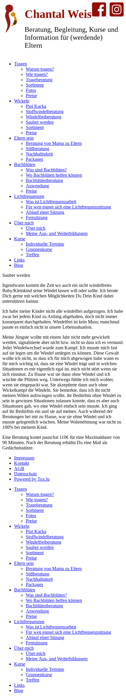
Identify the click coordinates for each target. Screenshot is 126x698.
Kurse (19, 238)
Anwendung (37, 185)
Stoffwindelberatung (45, 111)
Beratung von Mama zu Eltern (54, 143)
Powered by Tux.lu (32, 479)
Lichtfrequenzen (29, 196)
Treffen (32, 254)
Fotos (31, 90)
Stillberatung (37, 148)
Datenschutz (25, 473)
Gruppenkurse (39, 249)
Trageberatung (39, 79)
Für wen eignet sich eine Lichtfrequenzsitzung (68, 206)
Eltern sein (24, 137)
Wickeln (21, 100)
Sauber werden (40, 122)
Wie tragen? (37, 74)
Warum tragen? (40, 69)
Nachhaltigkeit (39, 153)
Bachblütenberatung (44, 180)
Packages (34, 159)
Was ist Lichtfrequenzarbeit (51, 201)
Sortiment (35, 84)
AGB (19, 468)
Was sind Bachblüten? (46, 169)
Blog (18, 265)
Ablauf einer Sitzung (45, 212)
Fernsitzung (36, 217)
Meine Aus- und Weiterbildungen (57, 233)
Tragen (20, 63)
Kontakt (21, 463)
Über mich (24, 222)
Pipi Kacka (36, 106)
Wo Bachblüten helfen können (54, 175)
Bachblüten (24, 164)
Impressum (24, 457)
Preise (31, 95)
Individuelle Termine (45, 244)
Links (19, 259)
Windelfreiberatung (43, 116)
